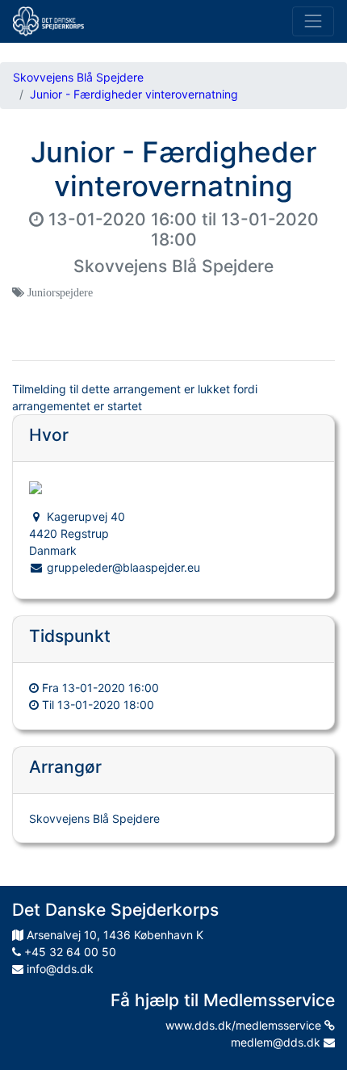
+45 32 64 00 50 (68, 952)
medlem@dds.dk (277, 1042)
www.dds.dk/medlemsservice (244, 1025)
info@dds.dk (58, 969)
